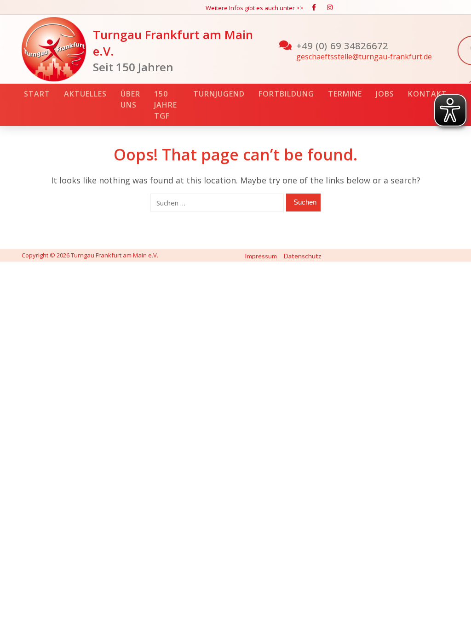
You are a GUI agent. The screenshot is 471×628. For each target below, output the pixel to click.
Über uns (130, 99)
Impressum (261, 256)
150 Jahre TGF (165, 105)
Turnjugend (219, 94)
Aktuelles (85, 94)
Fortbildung (286, 94)
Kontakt (427, 94)
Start (37, 94)
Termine (345, 94)
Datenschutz (302, 256)
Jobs (385, 94)
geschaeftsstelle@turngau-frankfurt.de (364, 56)
